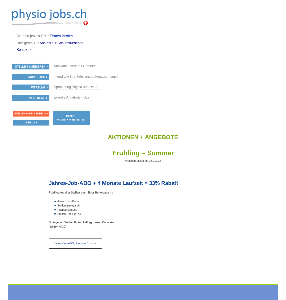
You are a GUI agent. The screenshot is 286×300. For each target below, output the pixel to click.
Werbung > (39, 87)
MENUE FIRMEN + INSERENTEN (71, 118)
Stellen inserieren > (31, 66)
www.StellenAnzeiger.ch (51, 16)
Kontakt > (24, 50)
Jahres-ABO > (38, 77)
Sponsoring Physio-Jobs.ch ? (75, 87)
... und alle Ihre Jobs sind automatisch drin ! (86, 76)
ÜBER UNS (30, 122)
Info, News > (38, 98)
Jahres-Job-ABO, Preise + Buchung (75, 243)
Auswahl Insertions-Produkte (75, 66)
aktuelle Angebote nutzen (72, 97)
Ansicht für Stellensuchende (61, 43)
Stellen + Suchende (28, 113)
